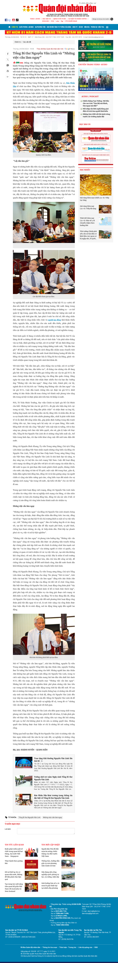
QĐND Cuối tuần (59, 19)
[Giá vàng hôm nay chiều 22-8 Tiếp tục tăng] (95, 185)
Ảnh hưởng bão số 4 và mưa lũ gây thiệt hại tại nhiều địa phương (50, 885)
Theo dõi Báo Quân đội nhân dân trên (50, 49)
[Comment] (7, 65)
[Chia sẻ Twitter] (7, 59)
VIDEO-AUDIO (35, 19)
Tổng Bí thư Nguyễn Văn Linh (29, 817)
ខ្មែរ (62, 21)
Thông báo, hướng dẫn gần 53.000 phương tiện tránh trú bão (50, 863)
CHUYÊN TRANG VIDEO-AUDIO (92, 64)
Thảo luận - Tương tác (67, 947)
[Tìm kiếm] (111, 19)
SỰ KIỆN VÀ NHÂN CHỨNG (77, 19)
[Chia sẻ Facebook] (7, 54)
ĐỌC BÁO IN (47, 19)
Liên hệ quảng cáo (85, 947)
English (45, 21)
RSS (96, 947)
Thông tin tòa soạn (49, 947)
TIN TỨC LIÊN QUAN (14, 845)
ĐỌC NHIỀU (85, 170)
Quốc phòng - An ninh (26, 27)
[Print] (7, 71)
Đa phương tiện (40, 27)
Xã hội (81, 27)
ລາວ (57, 21)
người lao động (54, 320)
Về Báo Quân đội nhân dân (30, 947)
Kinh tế (74, 27)
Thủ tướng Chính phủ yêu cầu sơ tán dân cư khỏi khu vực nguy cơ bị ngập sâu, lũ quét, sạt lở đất (88, 236)
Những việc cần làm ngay (52, 817)
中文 (52, 21)
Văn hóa (86, 27)
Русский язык (71, 21)
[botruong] (95, 45)
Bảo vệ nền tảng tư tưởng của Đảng (59, 27)
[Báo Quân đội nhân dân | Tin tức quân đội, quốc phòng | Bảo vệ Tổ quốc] (59, 9)
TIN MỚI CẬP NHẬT (50, 845)
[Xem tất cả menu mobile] (107, 27)
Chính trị (14, 27)
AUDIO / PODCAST (90, 96)
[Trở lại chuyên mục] (7, 77)
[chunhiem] (95, 57)
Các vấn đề (27, 42)
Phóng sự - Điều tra (97, 27)
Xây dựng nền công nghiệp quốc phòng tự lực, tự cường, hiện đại (50, 874)
